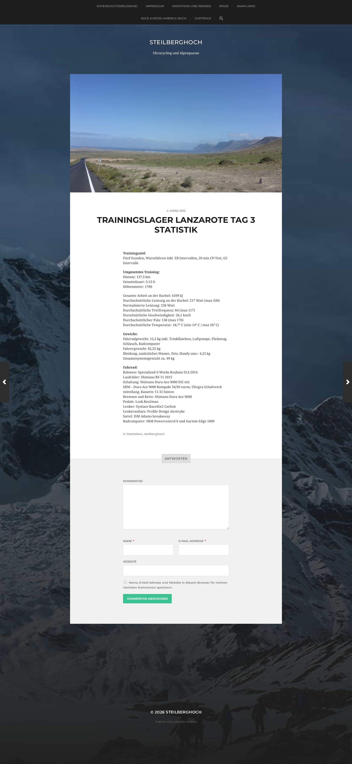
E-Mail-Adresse (192, 541)
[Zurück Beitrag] (4, 382)
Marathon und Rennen (191, 6)
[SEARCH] (221, 18)
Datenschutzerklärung (117, 6)
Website (129, 561)
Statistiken (135, 434)
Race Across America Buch (163, 18)
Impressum (155, 6)
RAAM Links (246, 6)
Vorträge (203, 18)
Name (128, 541)
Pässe (224, 6)
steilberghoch (176, 42)
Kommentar (133, 481)
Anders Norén (185, 721)
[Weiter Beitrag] (347, 382)
